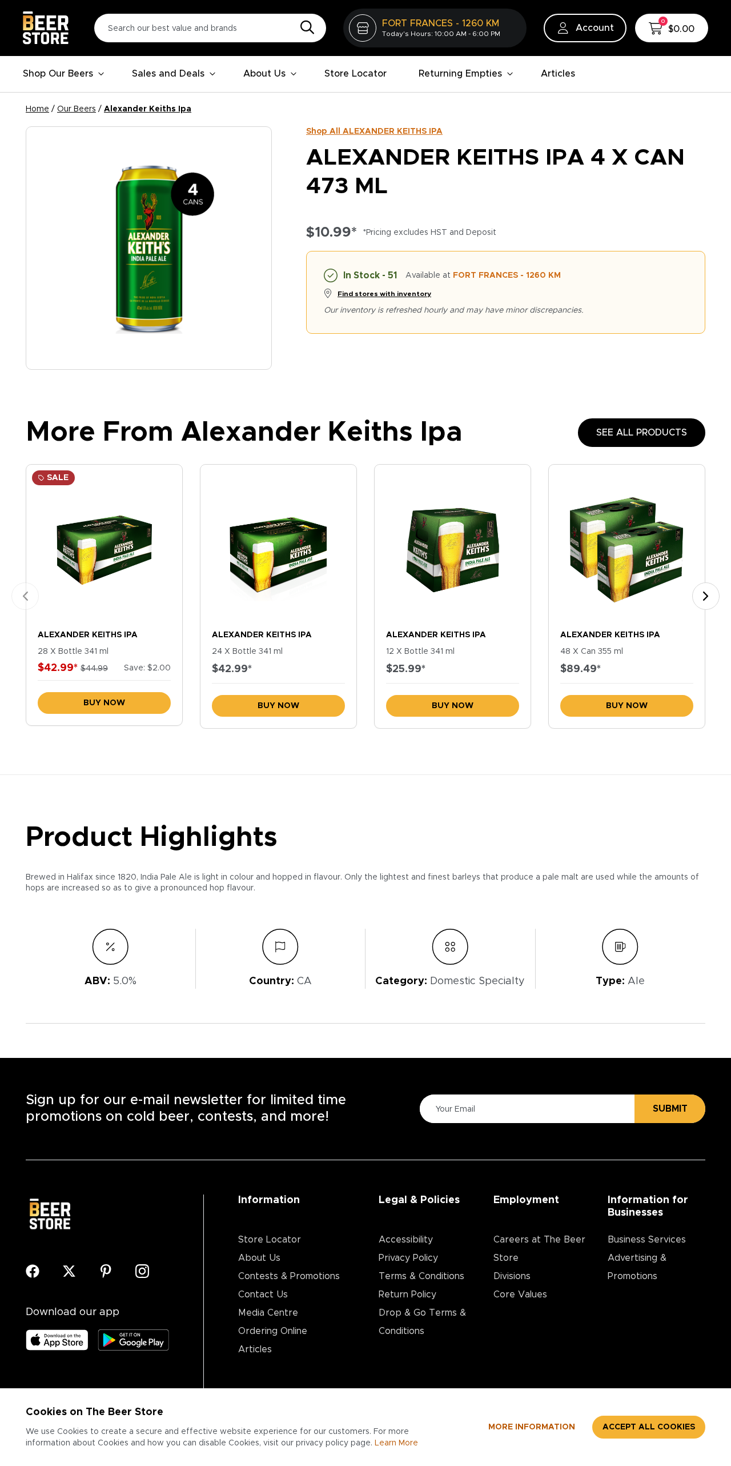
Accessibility (406, 1239)
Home (37, 109)
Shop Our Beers (58, 73)
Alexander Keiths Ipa (147, 109)
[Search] (304, 28)
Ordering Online (272, 1331)
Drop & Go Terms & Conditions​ (422, 1322)
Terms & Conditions (421, 1276)
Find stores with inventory (384, 293)
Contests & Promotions (289, 1276)
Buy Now (104, 703)
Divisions (512, 1276)
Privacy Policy (408, 1258)
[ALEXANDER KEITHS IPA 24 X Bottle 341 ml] (278, 544)
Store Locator (355, 73)
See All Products (641, 432)
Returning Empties (460, 73)
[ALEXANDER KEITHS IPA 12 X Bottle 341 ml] (453, 544)
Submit (670, 1108)
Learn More (396, 1443)
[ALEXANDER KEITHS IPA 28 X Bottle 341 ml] (104, 544)
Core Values (520, 1294)
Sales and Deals (168, 73)
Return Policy (407, 1294)
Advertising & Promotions (637, 1267)
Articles (558, 73)
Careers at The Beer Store (539, 1249)
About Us (264, 73)
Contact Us (263, 1294)
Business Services (647, 1239)
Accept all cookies (649, 1427)
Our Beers (76, 109)
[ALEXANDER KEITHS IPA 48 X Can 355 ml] (627, 544)
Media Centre (268, 1312)
